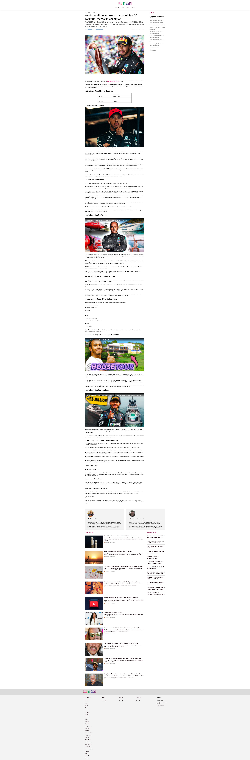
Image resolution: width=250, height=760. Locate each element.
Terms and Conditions (160, 705)
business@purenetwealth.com (162, 702)
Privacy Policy (159, 703)
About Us (158, 706)
